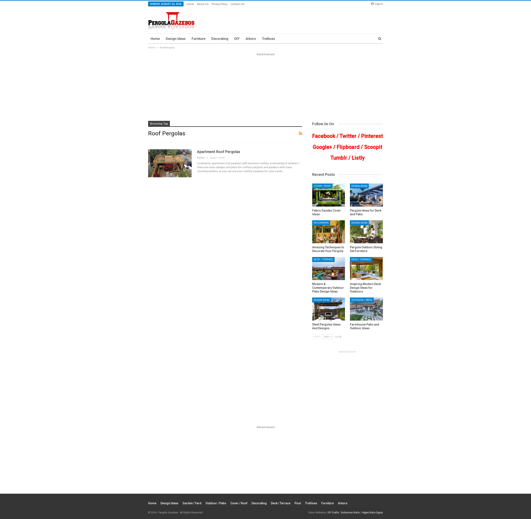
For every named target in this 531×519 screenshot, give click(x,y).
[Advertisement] (265, 88)
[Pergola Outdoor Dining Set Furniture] (366, 231)
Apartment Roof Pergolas (218, 151)
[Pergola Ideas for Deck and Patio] (366, 195)
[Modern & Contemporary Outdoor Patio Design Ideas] (328, 268)
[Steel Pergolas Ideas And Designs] (328, 309)
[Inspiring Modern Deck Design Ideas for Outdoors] (366, 268)
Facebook (323, 136)
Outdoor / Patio (361, 300)
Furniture (198, 39)
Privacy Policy (220, 4)
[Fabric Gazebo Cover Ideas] (328, 195)
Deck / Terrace (323, 259)
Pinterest (372, 136)
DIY (237, 39)
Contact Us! (238, 4)
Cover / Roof (322, 186)
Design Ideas (176, 39)
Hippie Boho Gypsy (372, 512)
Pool (298, 503)
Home (190, 4)
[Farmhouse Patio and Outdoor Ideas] (366, 309)
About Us (202, 4)
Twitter (348, 136)
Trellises (268, 39)
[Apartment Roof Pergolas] (170, 163)
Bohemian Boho (350, 512)
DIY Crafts (333, 512)
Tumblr (338, 158)
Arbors (251, 39)
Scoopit (373, 147)
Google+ (322, 147)
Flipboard (348, 147)
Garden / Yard (192, 503)
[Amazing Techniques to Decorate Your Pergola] (328, 231)
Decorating (219, 39)
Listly (358, 158)
